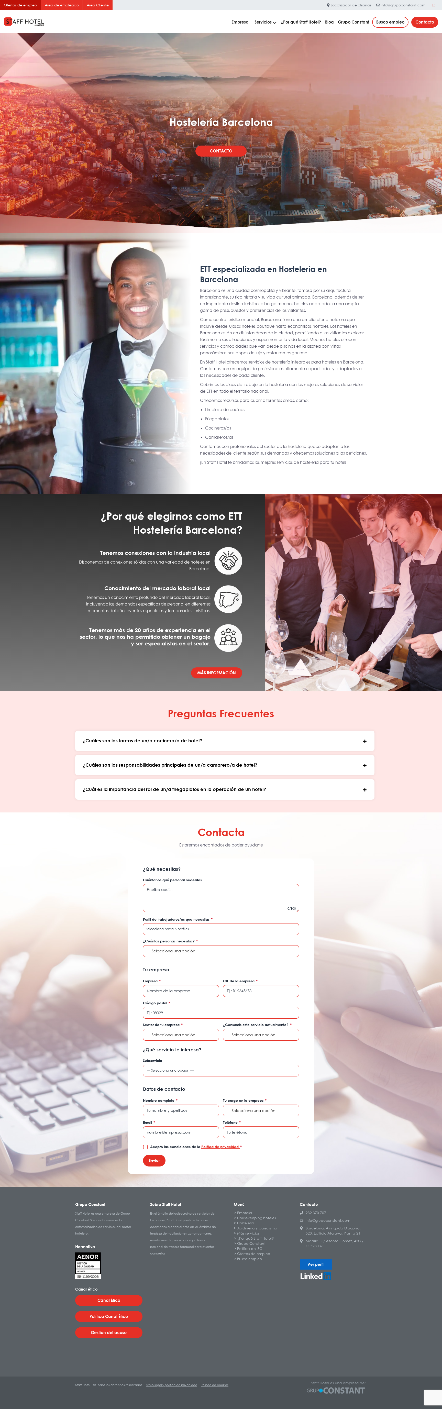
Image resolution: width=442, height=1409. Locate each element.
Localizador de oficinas (350, 5)
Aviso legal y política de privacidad (171, 1385)
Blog (329, 22)
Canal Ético (108, 1300)
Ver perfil (316, 1264)
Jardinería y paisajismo (257, 1228)
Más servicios (248, 1233)
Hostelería (245, 1223)
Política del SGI (250, 1248)
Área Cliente (98, 5)
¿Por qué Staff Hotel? (301, 22)
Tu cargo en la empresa (245, 1100)
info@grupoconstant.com (402, 5)
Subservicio (152, 1060)
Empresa (240, 22)
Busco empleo (390, 22)
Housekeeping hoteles (256, 1218)
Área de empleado (62, 5)
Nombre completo (160, 1100)
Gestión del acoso (109, 1332)
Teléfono (232, 1122)
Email (149, 1122)
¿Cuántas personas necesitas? (170, 941)
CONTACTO (221, 150)
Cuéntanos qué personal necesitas (172, 880)
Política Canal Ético (109, 1316)
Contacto (424, 22)
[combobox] (221, 929)
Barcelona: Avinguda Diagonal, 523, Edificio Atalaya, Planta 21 (333, 1230)
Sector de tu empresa (163, 1024)
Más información (216, 672)
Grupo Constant (353, 22)
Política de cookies (214, 1385)
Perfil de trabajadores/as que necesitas (178, 919)
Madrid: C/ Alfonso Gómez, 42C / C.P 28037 (334, 1243)
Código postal (156, 1003)
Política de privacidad (220, 1146)
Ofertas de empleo (20, 5)
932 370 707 (316, 1212)
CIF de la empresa (240, 981)
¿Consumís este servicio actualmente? (257, 1024)
